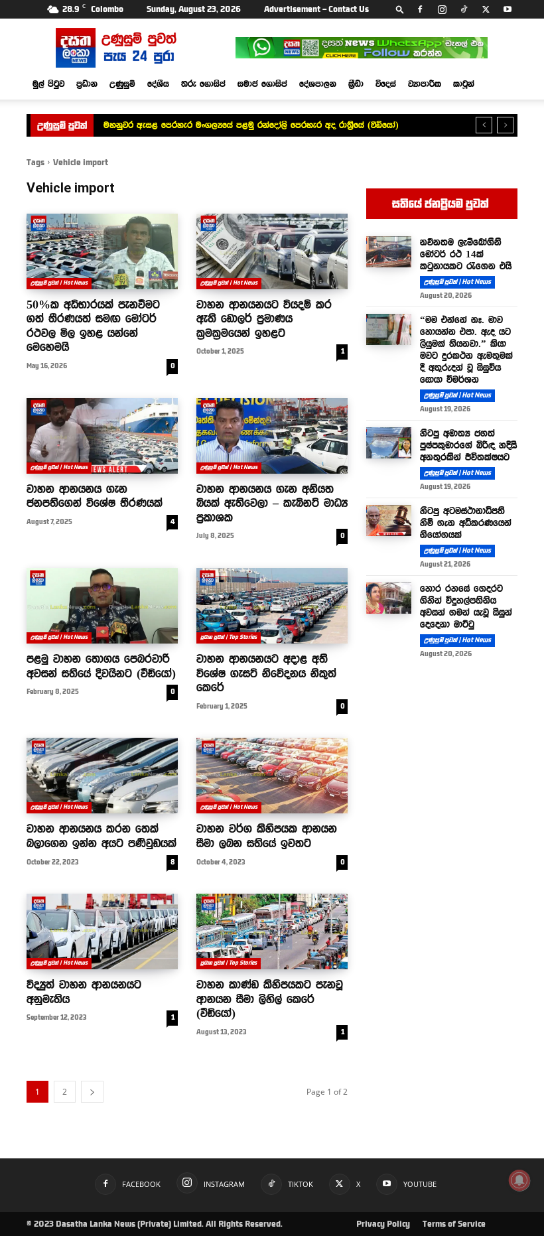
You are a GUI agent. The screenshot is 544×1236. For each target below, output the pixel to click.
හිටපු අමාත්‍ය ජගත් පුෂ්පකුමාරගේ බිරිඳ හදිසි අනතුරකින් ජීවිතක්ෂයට (468, 445)
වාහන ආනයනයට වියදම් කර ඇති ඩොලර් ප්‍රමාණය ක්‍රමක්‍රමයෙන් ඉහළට (264, 319)
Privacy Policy (383, 1224)
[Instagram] (442, 9)
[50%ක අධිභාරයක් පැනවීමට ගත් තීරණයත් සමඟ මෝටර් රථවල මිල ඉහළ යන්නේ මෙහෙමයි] (102, 251)
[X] (486, 9)
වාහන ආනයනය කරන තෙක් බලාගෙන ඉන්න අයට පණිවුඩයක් (101, 836)
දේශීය (158, 83)
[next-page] (92, 1092)
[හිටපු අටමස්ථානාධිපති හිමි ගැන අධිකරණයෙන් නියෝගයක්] (388, 521)
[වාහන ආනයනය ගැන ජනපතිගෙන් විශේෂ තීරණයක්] (102, 436)
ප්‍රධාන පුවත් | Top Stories (228, 637)
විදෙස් (385, 83)
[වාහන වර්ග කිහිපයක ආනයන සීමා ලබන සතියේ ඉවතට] (272, 775)
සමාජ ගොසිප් (262, 83)
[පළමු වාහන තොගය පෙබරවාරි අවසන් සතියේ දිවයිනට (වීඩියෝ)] (102, 606)
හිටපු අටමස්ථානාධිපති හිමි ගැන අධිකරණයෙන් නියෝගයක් (465, 523)
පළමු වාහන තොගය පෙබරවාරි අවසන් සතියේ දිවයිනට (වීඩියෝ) (101, 666)
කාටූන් (463, 83)
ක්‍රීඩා (356, 83)
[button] (400, 9)
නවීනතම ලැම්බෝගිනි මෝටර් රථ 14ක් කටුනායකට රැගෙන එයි (465, 254)
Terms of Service (454, 1224)
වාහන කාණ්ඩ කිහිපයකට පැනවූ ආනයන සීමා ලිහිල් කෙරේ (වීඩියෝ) (269, 999)
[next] (505, 125)
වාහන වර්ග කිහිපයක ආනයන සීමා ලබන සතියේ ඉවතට (266, 836)
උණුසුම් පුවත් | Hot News (59, 283)
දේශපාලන (317, 83)
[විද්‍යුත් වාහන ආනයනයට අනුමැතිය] (102, 931)
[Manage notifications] (519, 1180)
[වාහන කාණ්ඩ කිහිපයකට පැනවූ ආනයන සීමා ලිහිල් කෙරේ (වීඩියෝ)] (272, 931)
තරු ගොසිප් (203, 83)
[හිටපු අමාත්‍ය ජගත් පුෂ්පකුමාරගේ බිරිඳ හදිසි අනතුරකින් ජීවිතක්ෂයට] (388, 443)
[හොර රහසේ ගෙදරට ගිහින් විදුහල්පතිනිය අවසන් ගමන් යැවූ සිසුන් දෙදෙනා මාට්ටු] (388, 598)
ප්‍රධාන (87, 83)
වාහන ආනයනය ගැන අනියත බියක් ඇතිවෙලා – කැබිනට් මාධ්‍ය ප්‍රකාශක (272, 503)
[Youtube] (507, 9)
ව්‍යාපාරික (424, 83)
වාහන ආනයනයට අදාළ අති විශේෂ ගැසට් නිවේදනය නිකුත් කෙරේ (266, 673)
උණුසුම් (122, 83)
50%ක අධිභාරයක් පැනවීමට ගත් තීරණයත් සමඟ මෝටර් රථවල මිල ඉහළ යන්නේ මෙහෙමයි (93, 326)
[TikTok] (464, 9)
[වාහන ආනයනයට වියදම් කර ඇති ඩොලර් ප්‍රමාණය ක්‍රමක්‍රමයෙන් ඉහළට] (272, 251)
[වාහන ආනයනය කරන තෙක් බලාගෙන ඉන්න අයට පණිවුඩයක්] (102, 775)
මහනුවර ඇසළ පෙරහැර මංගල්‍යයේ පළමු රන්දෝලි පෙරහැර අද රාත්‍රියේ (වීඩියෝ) (251, 124)
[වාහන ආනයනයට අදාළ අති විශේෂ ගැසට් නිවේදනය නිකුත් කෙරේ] (272, 606)
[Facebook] (420, 9)
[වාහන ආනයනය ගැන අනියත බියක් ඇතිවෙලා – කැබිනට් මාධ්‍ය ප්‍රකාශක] (272, 436)
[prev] (484, 125)
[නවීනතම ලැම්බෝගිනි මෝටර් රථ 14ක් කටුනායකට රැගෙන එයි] (388, 252)
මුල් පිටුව (48, 83)
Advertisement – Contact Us (316, 9)
